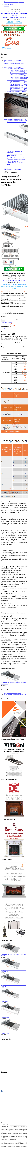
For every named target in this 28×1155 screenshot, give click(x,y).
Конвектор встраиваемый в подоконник (12, 1047)
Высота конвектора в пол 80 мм (18, 81)
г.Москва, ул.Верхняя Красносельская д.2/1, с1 (14, 17)
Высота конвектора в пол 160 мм (18, 87)
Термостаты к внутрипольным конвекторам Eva (15, 154)
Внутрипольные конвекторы (9, 1043)
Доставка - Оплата (6, 1056)
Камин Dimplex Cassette (7, 1064)
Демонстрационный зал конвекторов (14, 25)
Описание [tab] (6, 328)
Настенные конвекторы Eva (8, 1052)
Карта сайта (4, 1057)
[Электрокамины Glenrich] (14, 880)
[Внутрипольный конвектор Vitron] (14, 759)
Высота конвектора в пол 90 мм (18, 82)
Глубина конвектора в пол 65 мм (18, 70)
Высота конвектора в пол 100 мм (18, 84)
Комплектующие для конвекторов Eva (14, 63)
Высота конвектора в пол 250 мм (18, 90)
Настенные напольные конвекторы (10, 1049)
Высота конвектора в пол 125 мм (18, 85)
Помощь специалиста (6, 322)
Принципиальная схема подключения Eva (12, 1054)
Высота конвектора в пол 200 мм (18, 88)
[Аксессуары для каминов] (14, 920)
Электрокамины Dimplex (8, 1063)
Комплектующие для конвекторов (10, 1053)
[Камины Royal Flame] (14, 839)
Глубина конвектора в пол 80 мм (18, 73)
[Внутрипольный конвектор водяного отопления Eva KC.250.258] (10, 1014)
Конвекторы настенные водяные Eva (16, 122)
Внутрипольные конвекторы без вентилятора (13, 1046)
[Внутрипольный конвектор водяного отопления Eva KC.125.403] (10, 1030)
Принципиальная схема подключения (14, 2)
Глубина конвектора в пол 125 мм (19, 77)
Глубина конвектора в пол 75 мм (18, 71)
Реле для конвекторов (12, 161)
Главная (6, 66)
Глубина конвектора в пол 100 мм (19, 75)
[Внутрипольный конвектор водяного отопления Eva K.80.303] (10, 998)
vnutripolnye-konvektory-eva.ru (18, 1125)
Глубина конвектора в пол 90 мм (18, 74)
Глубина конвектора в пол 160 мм (19, 78)
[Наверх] (1, 1122)
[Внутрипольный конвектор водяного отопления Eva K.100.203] (10, 681)
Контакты (6, 6)
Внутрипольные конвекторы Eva (12, 60)
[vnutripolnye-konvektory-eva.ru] (12, 45)
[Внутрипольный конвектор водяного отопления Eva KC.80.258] (10, 983)
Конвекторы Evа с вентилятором (15, 68)
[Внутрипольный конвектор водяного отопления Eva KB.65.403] (10, 953)
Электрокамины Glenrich (8, 1067)
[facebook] (2, 1091)
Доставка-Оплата (8, 4)
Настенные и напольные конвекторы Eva (15, 61)
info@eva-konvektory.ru (8, 1082)
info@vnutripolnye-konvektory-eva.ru (14, 14)
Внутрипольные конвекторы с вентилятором (13, 1045)
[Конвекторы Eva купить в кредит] (14, 30)
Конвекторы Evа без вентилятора (15, 80)
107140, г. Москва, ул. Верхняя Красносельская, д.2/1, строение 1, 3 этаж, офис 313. (13, 1075)
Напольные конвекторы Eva (8, 1050)
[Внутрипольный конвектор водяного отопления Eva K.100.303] (10, 968)
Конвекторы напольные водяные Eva (17, 120)
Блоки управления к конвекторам (16, 159)
